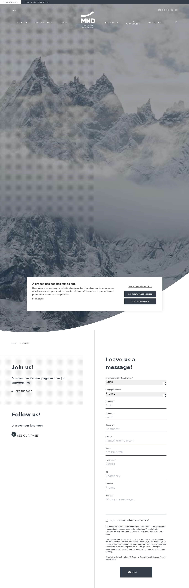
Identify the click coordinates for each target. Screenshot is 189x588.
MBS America (10, 2)
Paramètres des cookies (140, 287)
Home (13, 343)
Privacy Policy (150, 557)
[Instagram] (167, 10)
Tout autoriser (140, 301)
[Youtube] (176, 10)
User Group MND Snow (37, 2)
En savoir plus (38, 299)
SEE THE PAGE (24, 391)
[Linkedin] (159, 10)
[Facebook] (163, 10)
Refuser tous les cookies (140, 294)
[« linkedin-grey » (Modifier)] (14, 436)
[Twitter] (172, 10)
